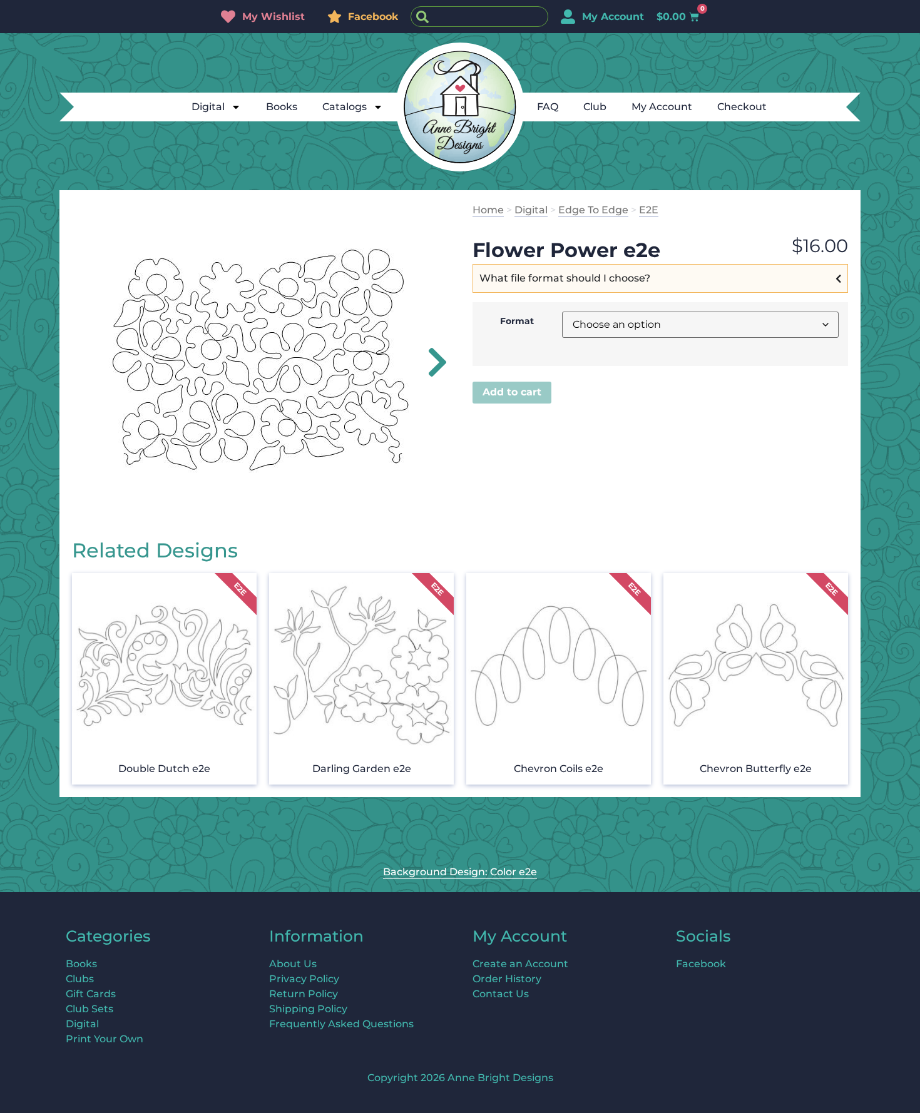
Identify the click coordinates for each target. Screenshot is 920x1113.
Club (594, 107)
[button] (430, 362)
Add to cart (512, 392)
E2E (648, 210)
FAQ (547, 107)
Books (281, 107)
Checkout (742, 107)
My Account (661, 107)
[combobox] (479, 16)
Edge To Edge (593, 210)
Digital (208, 107)
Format (517, 321)
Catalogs (344, 107)
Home (488, 210)
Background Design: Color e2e (460, 872)
